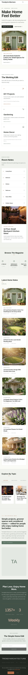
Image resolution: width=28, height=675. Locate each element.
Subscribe (14, 649)
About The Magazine (8, 542)
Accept (10, 672)
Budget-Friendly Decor (8, 662)
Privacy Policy (17, 669)
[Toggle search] (23, 2)
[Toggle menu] (25, 2)
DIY (17, 662)
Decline (17, 672)
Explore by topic (18, 26)
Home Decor (23, 662)
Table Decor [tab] (14, 480)
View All (4, 283)
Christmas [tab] (5, 480)
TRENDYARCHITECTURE (14, 659)
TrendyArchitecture (8, 2)
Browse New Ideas (7, 26)
